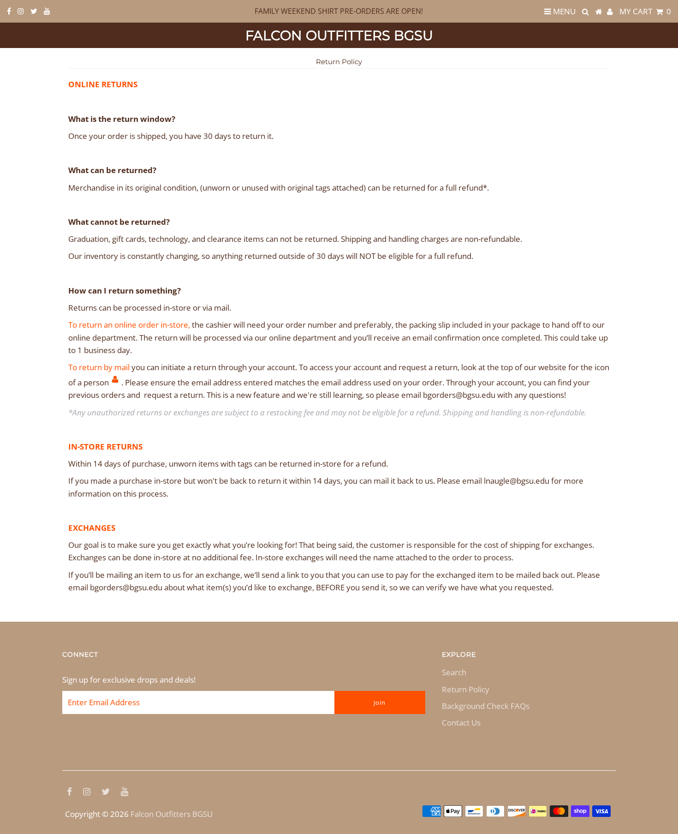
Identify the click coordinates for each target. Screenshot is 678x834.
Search (454, 672)
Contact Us (461, 722)
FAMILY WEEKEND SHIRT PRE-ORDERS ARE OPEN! (339, 11)
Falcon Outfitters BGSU (339, 35)
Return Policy (465, 689)
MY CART (645, 11)
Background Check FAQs (485, 706)
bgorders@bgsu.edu (459, 395)
